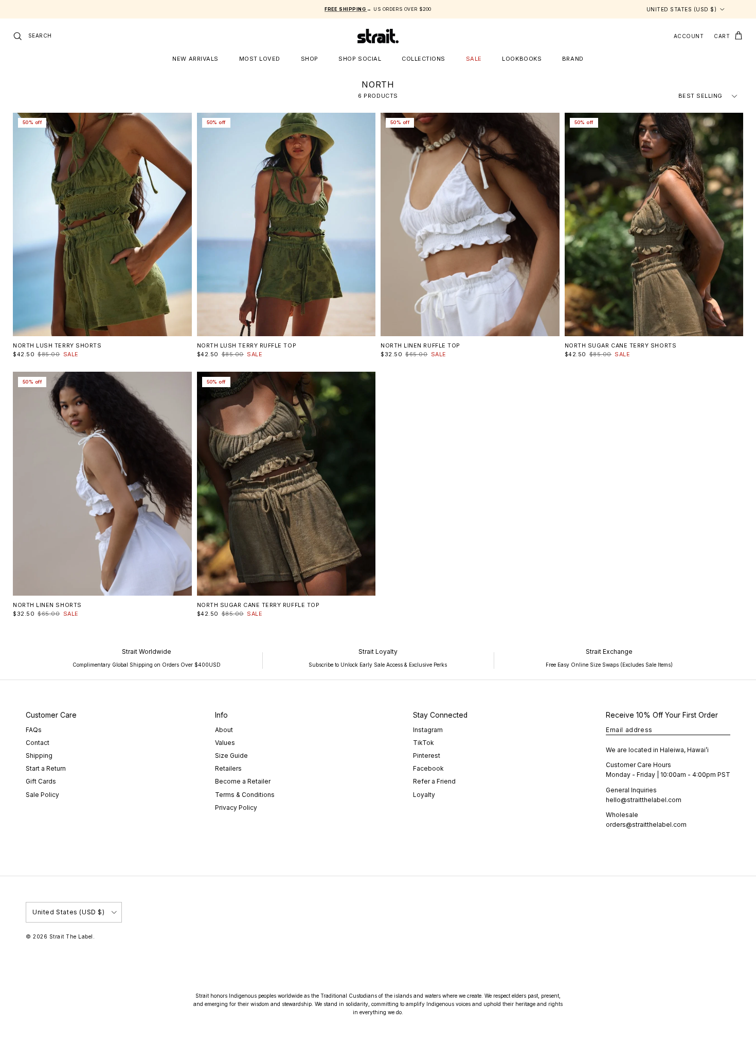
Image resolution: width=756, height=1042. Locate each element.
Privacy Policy (236, 807)
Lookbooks (522, 58)
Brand (573, 58)
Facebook (428, 768)
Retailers (228, 768)
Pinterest (426, 755)
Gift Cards (41, 781)
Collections (423, 58)
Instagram (428, 730)
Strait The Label (71, 936)
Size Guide (231, 755)
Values (225, 742)
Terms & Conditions (245, 794)
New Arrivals (195, 58)
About (224, 730)
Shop (309, 58)
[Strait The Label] (378, 36)
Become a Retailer (243, 781)
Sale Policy (42, 794)
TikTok (423, 742)
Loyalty (424, 794)
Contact (37, 742)
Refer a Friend (434, 781)
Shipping (39, 755)
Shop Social (359, 58)
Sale (474, 58)
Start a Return (46, 768)
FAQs (34, 730)
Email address (629, 730)
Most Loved (260, 58)
